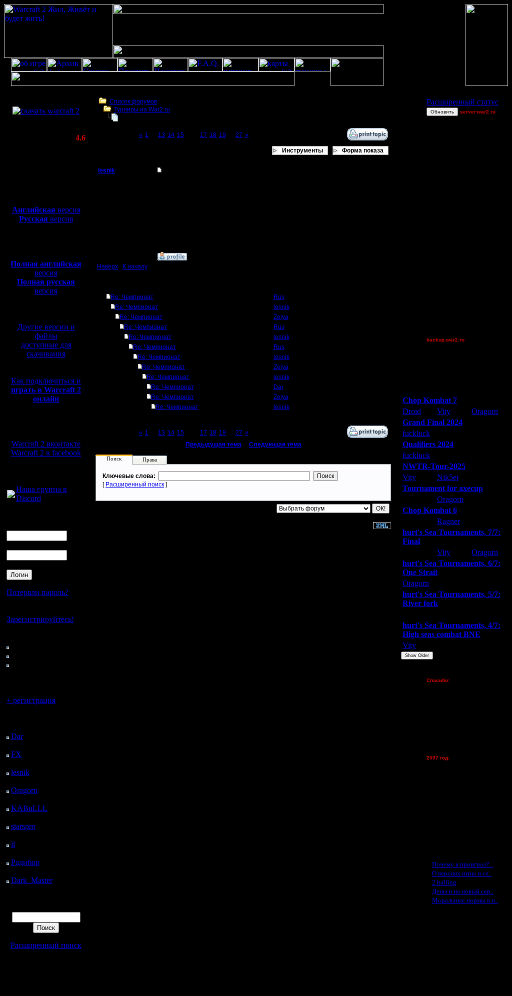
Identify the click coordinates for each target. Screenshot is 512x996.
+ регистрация (31, 700)
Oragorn (24, 790)
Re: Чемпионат (132, 297)
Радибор (25, 862)
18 (213, 135)
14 (171, 135)
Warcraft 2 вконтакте (46, 444)
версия (46, 210)
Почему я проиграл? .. (463, 864)
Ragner (448, 521)
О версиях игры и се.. (462, 873)
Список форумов (133, 101)
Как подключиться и (46, 389)
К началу (135, 266)
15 (180, 135)
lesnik (20, 772)
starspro (23, 826)
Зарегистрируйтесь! (40, 619)
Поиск (114, 459)
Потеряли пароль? (37, 592)
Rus (279, 297)
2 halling (444, 882)
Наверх (107, 266)
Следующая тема (275, 444)
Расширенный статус (462, 102)
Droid (411, 411)
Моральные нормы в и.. (465, 900)
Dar (17, 736)
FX (16, 754)
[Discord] (11, 495)
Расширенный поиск (46, 945)
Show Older (417, 655)
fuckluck (416, 433)
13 (161, 135)
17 (203, 135)
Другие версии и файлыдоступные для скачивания (46, 340)
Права (149, 459)
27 (239, 135)
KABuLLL (29, 808)
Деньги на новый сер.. (463, 891)
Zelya (281, 317)
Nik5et (447, 477)
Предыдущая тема (214, 444)
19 (222, 135)
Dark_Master (31, 880)
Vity (443, 411)
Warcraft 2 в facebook (46, 452)
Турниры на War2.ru (142, 109)
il (13, 844)
